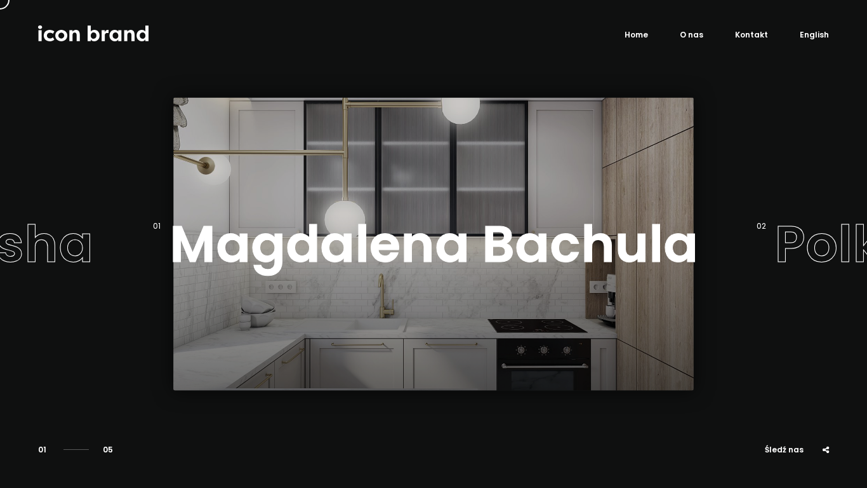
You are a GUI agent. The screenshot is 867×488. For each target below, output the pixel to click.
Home (636, 34)
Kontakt (751, 34)
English (814, 34)
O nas (691, 34)
